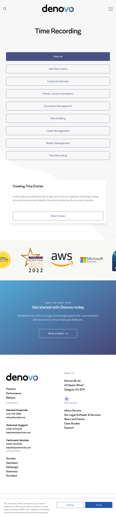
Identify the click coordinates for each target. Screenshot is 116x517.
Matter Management (58, 143)
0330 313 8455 (14, 428)
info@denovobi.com (15, 417)
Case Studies (72, 423)
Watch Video (58, 216)
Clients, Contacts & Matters (58, 93)
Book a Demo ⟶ (58, 333)
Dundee (11, 458)
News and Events (74, 419)
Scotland (11, 475)
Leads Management (58, 130)
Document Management (58, 106)
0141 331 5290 (13, 413)
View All (58, 56)
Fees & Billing (58, 118)
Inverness (12, 471)
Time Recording (58, 155)
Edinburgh (12, 467)
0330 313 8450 (14, 443)
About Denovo (72, 410)
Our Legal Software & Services (82, 415)
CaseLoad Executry (58, 81)
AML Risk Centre (58, 69)
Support (69, 427)
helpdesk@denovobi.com (18, 432)
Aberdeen (12, 463)
